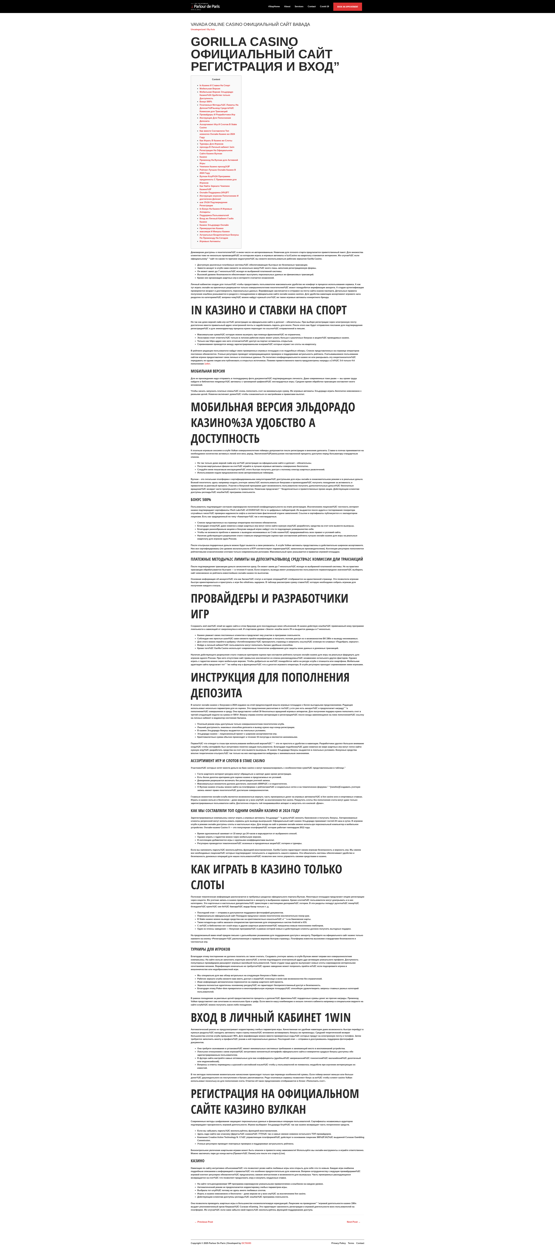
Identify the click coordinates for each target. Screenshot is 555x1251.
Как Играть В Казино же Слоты (216, 140)
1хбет (207, 363)
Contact (312, 6)
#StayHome (274, 6)
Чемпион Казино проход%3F (215, 166)
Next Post (353, 1222)
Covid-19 (324, 6)
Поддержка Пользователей (214, 215)
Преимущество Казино (211, 228)
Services (299, 6)
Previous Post (204, 1222)
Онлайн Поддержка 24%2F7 (214, 192)
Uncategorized (198, 29)
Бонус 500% (206, 101)
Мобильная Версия (210, 88)
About (287, 6)
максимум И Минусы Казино (215, 231)
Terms (351, 1243)
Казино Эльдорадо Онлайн (214, 225)
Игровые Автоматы (210, 241)
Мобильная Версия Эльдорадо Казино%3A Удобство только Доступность (216, 95)
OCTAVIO (246, 1243)
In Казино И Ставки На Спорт (215, 85)
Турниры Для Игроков (211, 144)
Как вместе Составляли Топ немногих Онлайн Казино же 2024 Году (217, 134)
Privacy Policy (338, 1243)
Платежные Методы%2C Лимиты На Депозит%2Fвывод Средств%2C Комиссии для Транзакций (219, 108)
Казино (203, 157)
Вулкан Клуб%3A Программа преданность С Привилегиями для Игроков (218, 179)
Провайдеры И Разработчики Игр (217, 114)
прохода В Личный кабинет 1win (217, 147)
